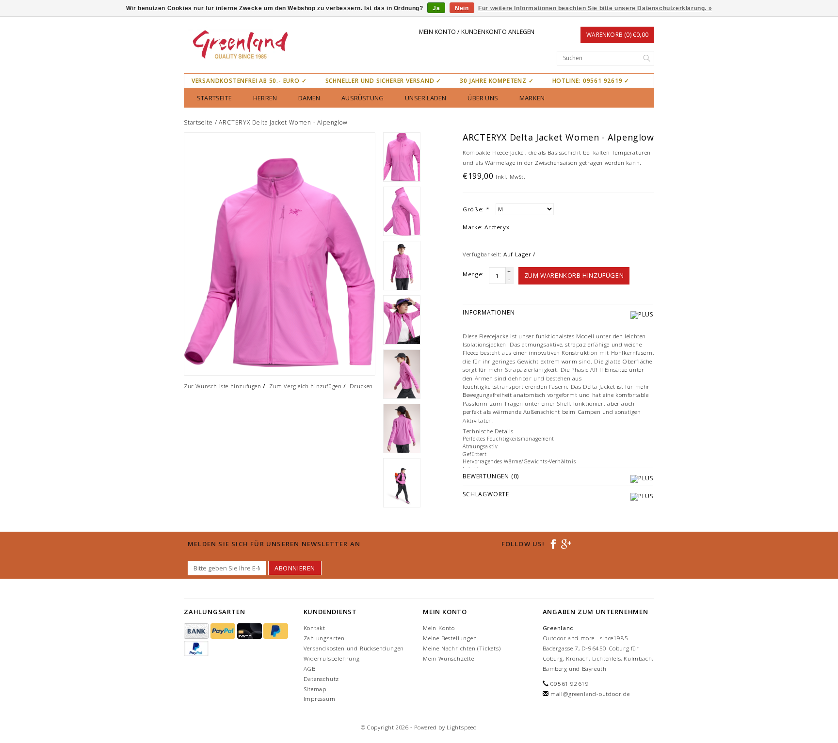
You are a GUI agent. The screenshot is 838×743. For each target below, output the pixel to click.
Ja (436, 8)
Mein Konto (439, 628)
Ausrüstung (362, 98)
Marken (532, 98)
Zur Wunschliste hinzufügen (222, 386)
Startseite (214, 98)
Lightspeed (462, 727)
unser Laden (425, 98)
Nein (461, 8)
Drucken (361, 386)
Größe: (476, 209)
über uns (482, 98)
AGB (310, 668)
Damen (309, 98)
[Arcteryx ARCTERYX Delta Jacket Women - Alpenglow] (279, 254)
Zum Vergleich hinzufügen (305, 386)
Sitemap (315, 689)
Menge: (473, 274)
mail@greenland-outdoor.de (590, 693)
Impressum (320, 698)
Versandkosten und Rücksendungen (354, 648)
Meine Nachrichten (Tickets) (462, 648)
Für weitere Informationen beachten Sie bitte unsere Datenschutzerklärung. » (595, 8)
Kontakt (315, 628)
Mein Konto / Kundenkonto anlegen (476, 32)
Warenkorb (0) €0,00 (617, 35)
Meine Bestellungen (450, 638)
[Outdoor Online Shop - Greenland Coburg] (240, 45)
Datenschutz (321, 678)
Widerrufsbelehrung (332, 658)
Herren (265, 98)
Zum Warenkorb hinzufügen (574, 275)
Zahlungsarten (324, 638)
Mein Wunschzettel (449, 658)
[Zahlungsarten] (197, 631)
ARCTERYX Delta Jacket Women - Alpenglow (283, 122)
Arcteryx (496, 227)
